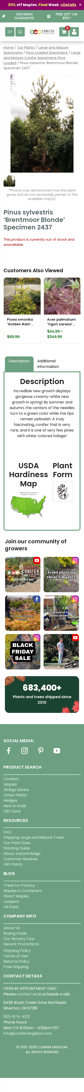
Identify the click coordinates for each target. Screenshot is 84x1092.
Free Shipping (16, 966)
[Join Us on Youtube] (57, 753)
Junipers (11, 901)
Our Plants (26, 47)
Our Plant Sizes (17, 842)
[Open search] (20, 31)
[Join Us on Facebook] (8, 753)
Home (9, 47)
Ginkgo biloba (16, 789)
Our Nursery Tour (19, 938)
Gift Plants (13, 864)
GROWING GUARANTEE (24, 16)
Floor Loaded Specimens (47, 52)
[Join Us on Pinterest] (41, 753)
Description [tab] (19, 361)
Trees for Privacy (19, 885)
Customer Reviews (21, 859)
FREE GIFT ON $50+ (66, 16)
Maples (10, 784)
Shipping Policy (17, 950)
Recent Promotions (21, 944)
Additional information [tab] (48, 363)
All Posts (11, 907)
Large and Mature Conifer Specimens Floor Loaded (42, 57)
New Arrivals (15, 806)
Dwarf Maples (16, 896)
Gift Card (12, 811)
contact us (26, 994)
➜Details (68, 4)
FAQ (7, 832)
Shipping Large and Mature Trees (34, 837)
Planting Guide (17, 848)
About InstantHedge (22, 853)
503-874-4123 (17, 1016)
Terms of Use (16, 956)
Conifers (11, 779)
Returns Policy (16, 961)
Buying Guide (15, 933)
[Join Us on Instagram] (24, 753)
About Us (12, 928)
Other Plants (15, 795)
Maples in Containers (23, 890)
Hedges (10, 800)
